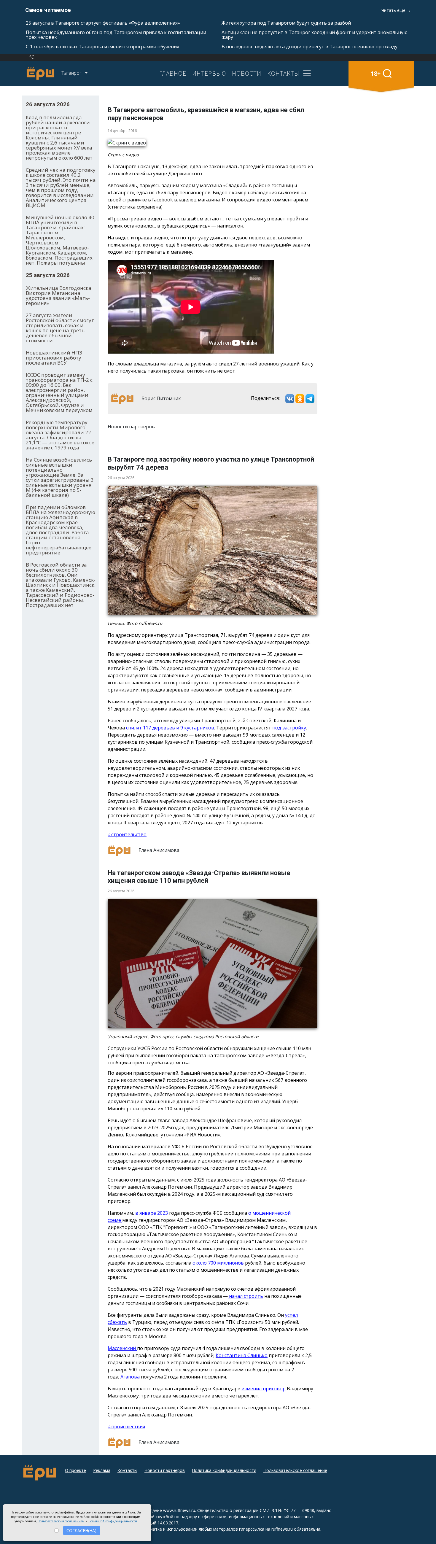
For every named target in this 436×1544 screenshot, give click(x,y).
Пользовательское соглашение (295, 1470)
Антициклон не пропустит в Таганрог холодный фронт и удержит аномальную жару (315, 34)
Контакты (127, 1470)
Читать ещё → (396, 10)
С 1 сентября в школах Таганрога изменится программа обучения (102, 46)
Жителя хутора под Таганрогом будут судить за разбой (286, 23)
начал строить (245, 1296)
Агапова (130, 1376)
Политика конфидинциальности (224, 1470)
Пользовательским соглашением (61, 1521)
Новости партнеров (164, 1470)
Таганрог (71, 73)
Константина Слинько (242, 1355)
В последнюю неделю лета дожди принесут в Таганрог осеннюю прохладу (309, 46)
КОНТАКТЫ (283, 73)
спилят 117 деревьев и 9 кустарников (170, 727)
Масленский (122, 1348)
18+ (376, 73)
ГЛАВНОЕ (172, 73)
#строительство (127, 834)
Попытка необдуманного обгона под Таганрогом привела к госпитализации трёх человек (116, 34)
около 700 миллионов (218, 1263)
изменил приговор (263, 1388)
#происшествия (126, 1426)
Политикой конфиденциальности (112, 1521)
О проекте (75, 1470)
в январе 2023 (151, 1213)
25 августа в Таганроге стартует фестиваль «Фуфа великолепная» (103, 23)
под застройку (288, 727)
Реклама (101, 1470)
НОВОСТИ (246, 73)
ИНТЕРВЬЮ (209, 73)
